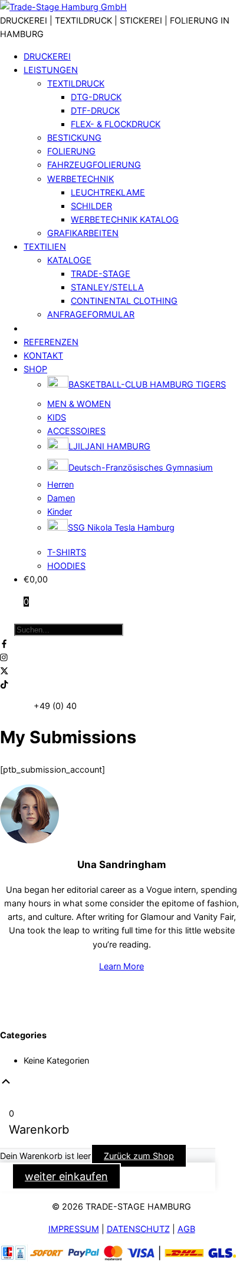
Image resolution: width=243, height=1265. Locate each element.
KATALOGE (69, 260)
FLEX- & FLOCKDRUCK (115, 124)
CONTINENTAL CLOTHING (124, 301)
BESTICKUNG (74, 138)
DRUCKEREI (47, 56)
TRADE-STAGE (100, 274)
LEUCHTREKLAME (108, 192)
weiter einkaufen (66, 1176)
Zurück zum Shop (139, 1156)
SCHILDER (91, 206)
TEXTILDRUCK (75, 83)
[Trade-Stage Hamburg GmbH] (63, 7)
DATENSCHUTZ (138, 1229)
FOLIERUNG (71, 151)
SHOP (35, 369)
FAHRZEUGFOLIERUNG (94, 165)
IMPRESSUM (73, 1229)
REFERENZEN (51, 342)
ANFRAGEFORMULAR (90, 314)
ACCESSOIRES (76, 431)
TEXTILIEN (45, 246)
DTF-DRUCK (95, 110)
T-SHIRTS (66, 552)
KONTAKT (43, 355)
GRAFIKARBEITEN (83, 233)
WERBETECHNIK (80, 179)
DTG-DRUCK (96, 97)
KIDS (56, 417)
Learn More (121, 966)
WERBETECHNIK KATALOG (125, 219)
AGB (186, 1229)
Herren (60, 484)
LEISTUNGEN (51, 70)
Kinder (59, 511)
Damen (61, 498)
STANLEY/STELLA (107, 287)
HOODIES (66, 566)
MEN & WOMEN (79, 404)
